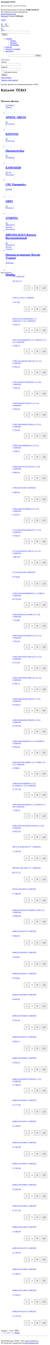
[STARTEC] (10, 213)
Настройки (14, 45)
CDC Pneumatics (16, 184)
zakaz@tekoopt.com (8, 14)
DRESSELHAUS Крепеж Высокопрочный (21, 236)
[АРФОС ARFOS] (10, 113)
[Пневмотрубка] (10, 146)
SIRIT (9, 201)
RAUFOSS (12, 133)
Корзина (4, 16)
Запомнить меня (10, 72)
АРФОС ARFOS (16, 117)
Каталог (9, 47)
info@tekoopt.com (31, 1343)
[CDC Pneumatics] (10, 180)
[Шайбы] (10, 270)
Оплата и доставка (13, 49)
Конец (17, 1333)
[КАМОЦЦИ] (10, 163)
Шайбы (10, 274)
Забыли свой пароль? (9, 80)
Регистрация (6, 78)
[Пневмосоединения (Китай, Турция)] (10, 250)
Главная (9, 39)
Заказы (13, 41)
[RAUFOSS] (10, 129)
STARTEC (12, 217)
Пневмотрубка (15, 150)
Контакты (9, 51)
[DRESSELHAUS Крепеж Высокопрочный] (10, 230)
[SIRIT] (10, 197)
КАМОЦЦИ (13, 167)
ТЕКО (3, 20)
